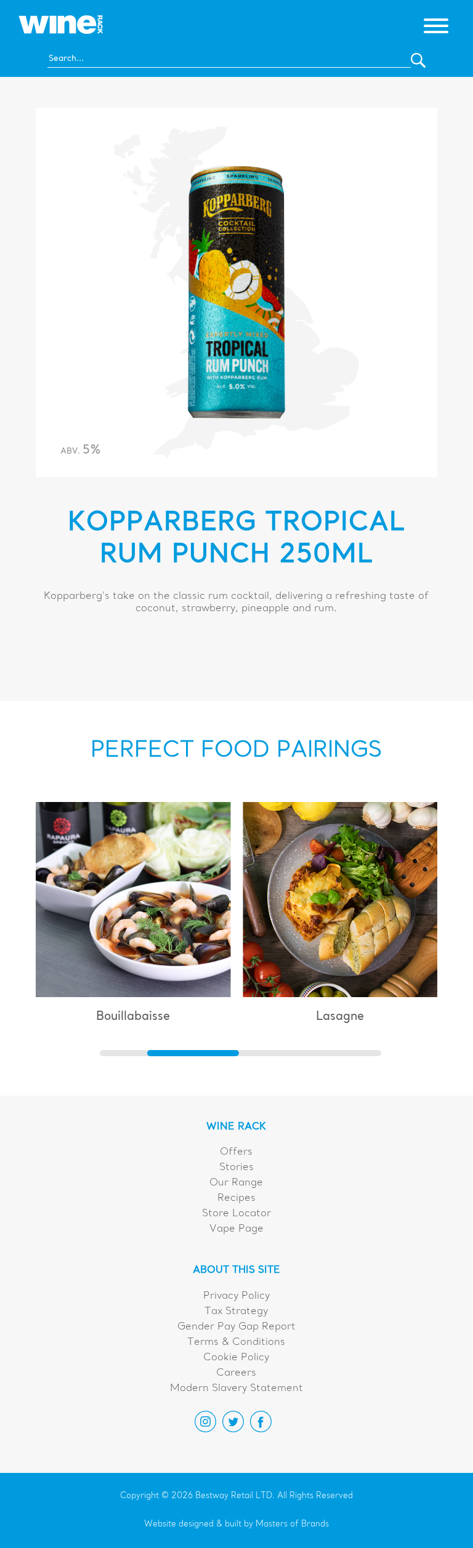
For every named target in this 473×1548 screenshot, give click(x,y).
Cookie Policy (236, 1358)
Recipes (236, 1198)
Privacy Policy (236, 1296)
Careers (236, 1373)
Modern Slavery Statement (236, 1389)
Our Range (236, 1183)
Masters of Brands (292, 1524)
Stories (236, 1168)
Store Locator (236, 1214)
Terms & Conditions (236, 1342)
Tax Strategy (236, 1312)
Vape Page (236, 1229)
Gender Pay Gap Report (236, 1327)
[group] (133, 918)
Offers (236, 1152)
